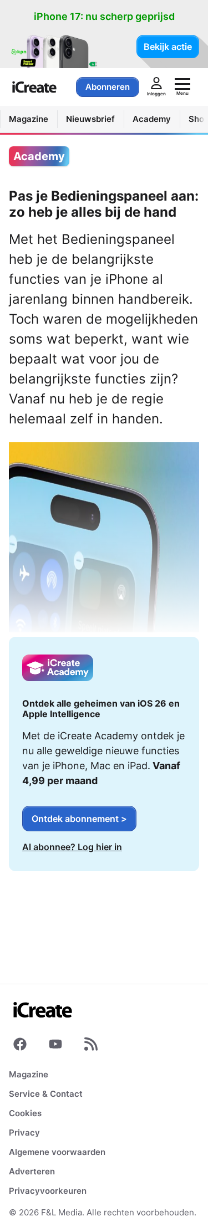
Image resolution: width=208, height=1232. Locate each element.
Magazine (28, 1074)
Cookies (25, 1113)
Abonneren (107, 86)
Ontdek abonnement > (79, 818)
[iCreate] (34, 87)
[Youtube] (55, 1046)
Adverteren (32, 1171)
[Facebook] (20, 1046)
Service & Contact (46, 1093)
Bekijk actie (168, 46)
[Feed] (91, 1046)
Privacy (24, 1132)
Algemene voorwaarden (57, 1152)
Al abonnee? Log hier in (72, 846)
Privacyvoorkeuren (48, 1190)
